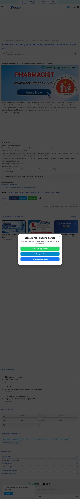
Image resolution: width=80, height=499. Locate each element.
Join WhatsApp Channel (40, 249)
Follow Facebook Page (40, 259)
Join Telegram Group (40, 254)
